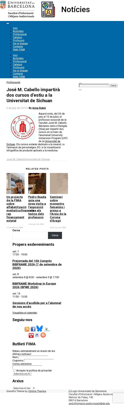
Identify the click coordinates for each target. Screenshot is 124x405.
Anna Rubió (39, 108)
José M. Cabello (15, 159)
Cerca (16, 230)
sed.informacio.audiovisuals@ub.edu (89, 403)
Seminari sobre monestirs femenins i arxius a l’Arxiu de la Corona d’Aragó (58, 208)
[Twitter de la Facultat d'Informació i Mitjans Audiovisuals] (39, 330)
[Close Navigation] (80, 89)
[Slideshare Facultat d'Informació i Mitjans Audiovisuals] (46, 330)
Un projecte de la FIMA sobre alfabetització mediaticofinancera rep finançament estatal (20, 208)
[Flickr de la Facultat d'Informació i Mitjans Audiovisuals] (37, 337)
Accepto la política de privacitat (34, 370)
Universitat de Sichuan (37, 159)
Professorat (20, 34)
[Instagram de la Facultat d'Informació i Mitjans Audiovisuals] (43, 337)
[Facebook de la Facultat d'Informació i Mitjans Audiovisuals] (33, 330)
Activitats (18, 31)
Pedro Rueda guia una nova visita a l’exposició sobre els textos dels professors (37, 207)
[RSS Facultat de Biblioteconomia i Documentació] (27, 330)
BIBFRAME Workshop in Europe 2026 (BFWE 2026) (34, 285)
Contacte (18, 46)
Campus (17, 37)
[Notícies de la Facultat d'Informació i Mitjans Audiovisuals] (45, 16)
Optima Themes (37, 391)
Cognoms (17, 360)
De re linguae (20, 43)
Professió (18, 40)
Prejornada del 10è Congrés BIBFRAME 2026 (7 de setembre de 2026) (37, 264)
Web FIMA (19, 49)
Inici (15, 28)
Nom (15, 357)
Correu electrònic (22, 363)
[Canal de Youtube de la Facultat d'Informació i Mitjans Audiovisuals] (31, 337)
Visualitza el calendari (24, 312)
